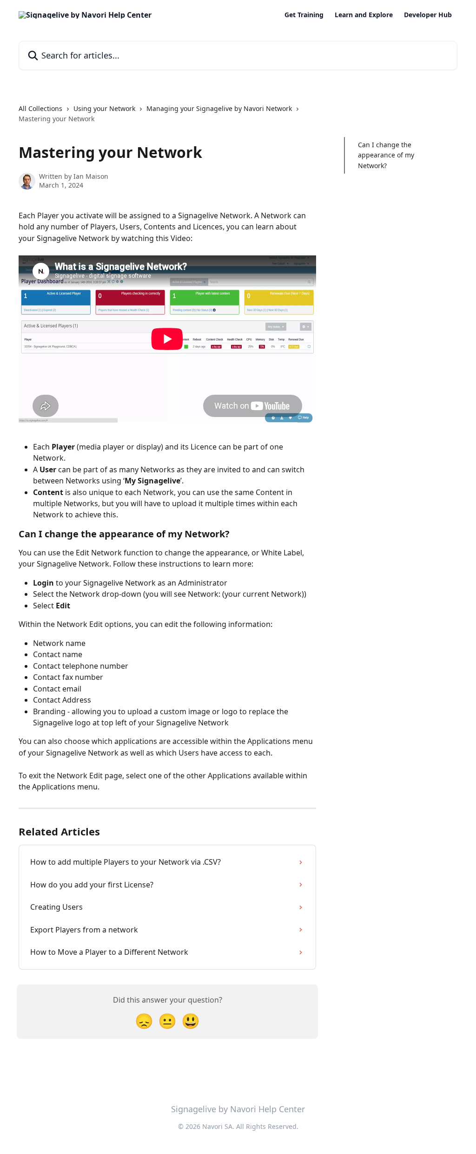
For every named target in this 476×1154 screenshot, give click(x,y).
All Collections (40, 108)
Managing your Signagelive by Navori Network (219, 108)
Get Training (304, 15)
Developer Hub (428, 15)
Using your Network (104, 108)
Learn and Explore (364, 15)
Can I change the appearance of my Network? (386, 155)
